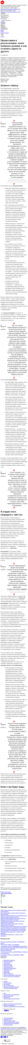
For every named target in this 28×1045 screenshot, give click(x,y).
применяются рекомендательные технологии (13, 1028)
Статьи (2, 36)
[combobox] (7, 1040)
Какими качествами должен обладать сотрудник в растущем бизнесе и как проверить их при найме (13, 929)
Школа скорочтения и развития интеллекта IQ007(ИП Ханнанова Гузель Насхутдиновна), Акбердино (14, 948)
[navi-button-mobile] (2, 35)
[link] (3, 27)
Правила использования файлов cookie (10, 12)
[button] (2, 30)
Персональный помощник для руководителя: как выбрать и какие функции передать (13, 919)
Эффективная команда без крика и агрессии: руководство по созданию (12, 924)
